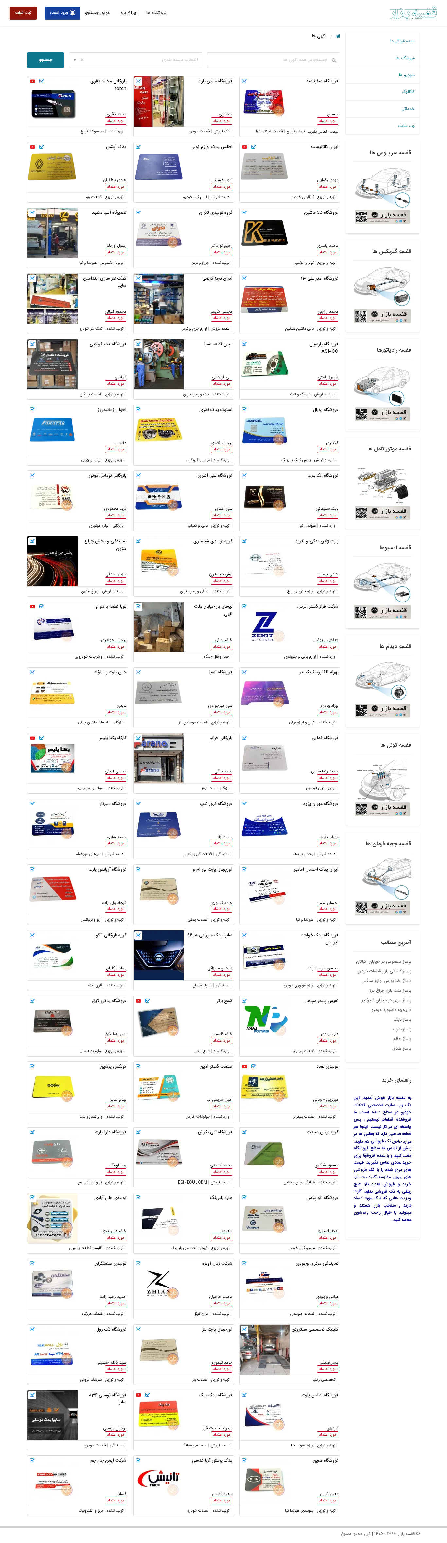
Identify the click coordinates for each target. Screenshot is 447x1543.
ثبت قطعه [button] (23, 12)
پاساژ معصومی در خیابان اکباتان (383, 961)
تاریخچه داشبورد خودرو (391, 1010)
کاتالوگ (408, 91)
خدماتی (408, 108)
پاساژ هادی (401, 1048)
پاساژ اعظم (402, 1039)
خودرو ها (407, 75)
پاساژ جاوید (401, 1029)
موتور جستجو (97, 13)
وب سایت (406, 125)
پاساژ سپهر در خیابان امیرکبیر (386, 1000)
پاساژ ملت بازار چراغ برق (389, 990)
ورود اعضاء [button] (59, 12)
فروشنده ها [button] (156, 13)
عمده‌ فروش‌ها (402, 41)
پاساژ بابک (402, 1019)
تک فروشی (381, 1141)
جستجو (45, 60)
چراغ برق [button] (127, 13)
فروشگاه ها (405, 58)
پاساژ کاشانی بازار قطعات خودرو (384, 971)
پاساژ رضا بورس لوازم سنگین (386, 981)
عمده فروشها (374, 1155)
